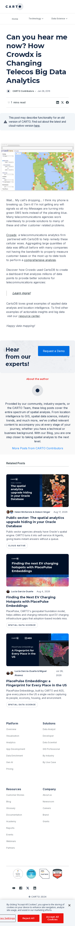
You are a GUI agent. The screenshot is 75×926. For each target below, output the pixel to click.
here (37, 125)
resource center (29, 316)
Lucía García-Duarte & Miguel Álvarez (31, 673)
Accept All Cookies (52, 918)
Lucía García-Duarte (22, 591)
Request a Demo (54, 351)
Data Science (58, 18)
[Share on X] (62, 102)
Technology (35, 18)
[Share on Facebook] (67, 102)
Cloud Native (17, 545)
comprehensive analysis (40, 260)
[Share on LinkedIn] (57, 102)
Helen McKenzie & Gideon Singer (32, 511)
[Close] (69, 905)
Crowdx (11, 235)
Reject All (28, 918)
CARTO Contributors (23, 91)
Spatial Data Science (22, 625)
